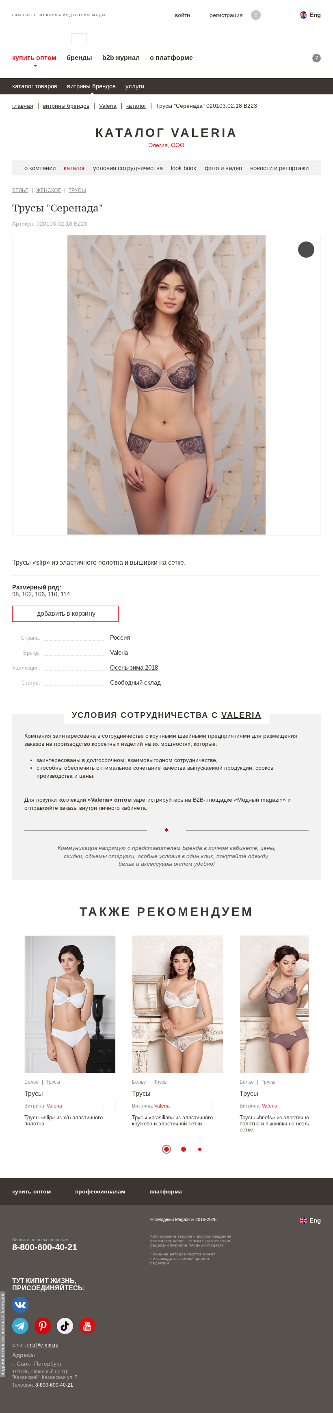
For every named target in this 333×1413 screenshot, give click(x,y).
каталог (136, 105)
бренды (79, 57)
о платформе (171, 57)
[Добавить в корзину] (110, 1106)
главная (22, 105)
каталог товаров (34, 86)
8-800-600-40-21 (44, 1247)
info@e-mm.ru (42, 1345)
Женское (48, 190)
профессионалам (100, 1191)
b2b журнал (121, 57)
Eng (315, 14)
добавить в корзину (66, 613)
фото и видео (223, 167)
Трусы (77, 190)
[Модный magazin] (33, 39)
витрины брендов (91, 86)
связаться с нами (79, 39)
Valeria (108, 105)
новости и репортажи (279, 167)
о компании (40, 167)
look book (184, 167)
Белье (20, 190)
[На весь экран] (306, 249)
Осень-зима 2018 (134, 667)
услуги (134, 86)
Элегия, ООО (166, 145)
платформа (165, 1191)
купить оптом (34, 57)
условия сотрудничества (128, 167)
